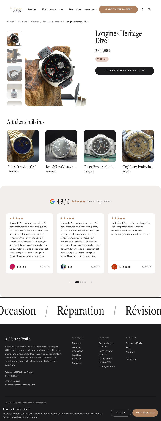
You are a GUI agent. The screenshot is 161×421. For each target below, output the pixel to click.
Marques (76, 363)
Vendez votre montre (118, 9)
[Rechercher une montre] (142, 9)
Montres (35, 21)
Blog (71, 9)
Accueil (10, 21)
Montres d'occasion (52, 21)
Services (32, 9)
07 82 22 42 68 (12, 381)
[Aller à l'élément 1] (77, 282)
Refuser (120, 413)
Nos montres (57, 9)
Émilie (44, 9)
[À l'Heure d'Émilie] (16, 9)
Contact (79, 9)
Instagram (131, 359)
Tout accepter (145, 413)
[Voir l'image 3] (14, 73)
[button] (55, 68)
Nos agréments (107, 366)
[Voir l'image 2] (14, 56)
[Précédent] (70, 282)
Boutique (22, 21)
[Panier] (149, 9)
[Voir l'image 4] (14, 91)
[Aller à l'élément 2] (80, 282)
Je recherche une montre (90, 9)
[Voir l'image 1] (14, 38)
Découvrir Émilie (134, 343)
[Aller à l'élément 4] (85, 282)
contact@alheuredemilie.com (20, 384)
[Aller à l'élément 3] (82, 282)
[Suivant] (91, 282)
